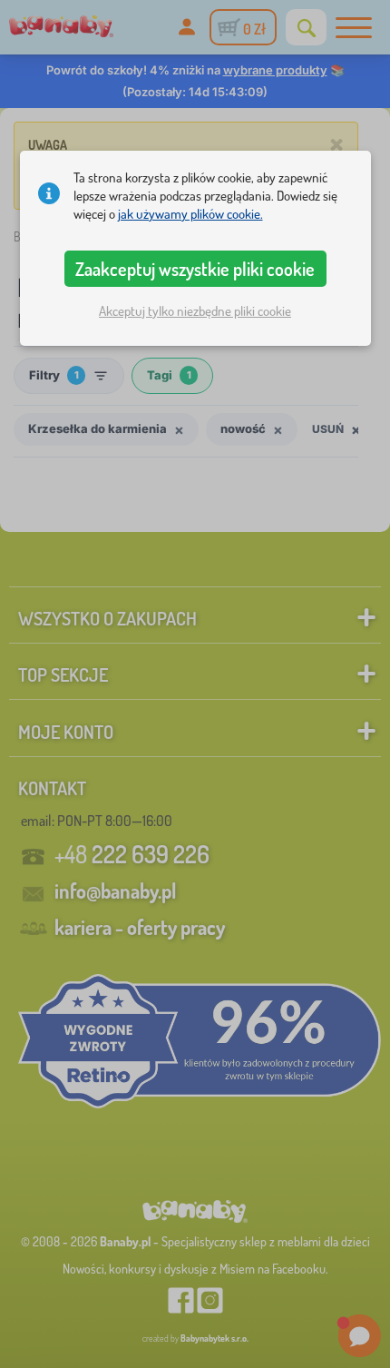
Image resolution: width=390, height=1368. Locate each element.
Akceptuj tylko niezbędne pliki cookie (195, 311)
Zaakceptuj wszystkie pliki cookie (195, 268)
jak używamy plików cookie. (190, 213)
